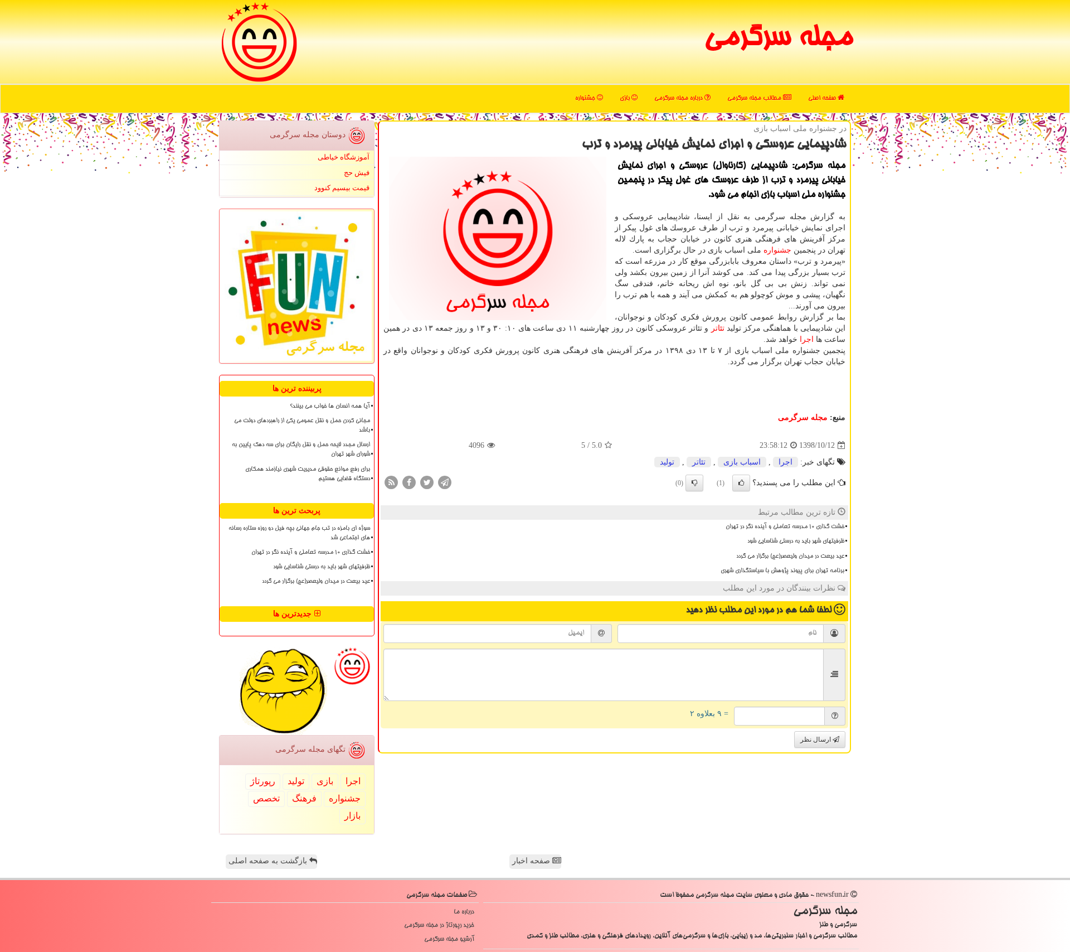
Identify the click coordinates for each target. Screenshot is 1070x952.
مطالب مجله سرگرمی (755, 98)
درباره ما (464, 912)
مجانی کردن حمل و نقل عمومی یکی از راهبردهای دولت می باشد (302, 426)
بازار (352, 815)
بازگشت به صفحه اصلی (268, 861)
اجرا (807, 339)
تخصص (266, 798)
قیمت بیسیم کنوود (341, 187)
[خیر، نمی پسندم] (694, 483)
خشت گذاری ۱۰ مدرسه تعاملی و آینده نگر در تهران (785, 527)
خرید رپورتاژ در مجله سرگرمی (439, 925)
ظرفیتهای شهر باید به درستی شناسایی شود (795, 541)
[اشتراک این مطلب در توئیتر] (427, 482)
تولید (667, 462)
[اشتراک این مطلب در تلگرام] (445, 482)
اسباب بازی (742, 462)
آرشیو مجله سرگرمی (449, 939)
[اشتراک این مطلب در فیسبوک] (409, 482)
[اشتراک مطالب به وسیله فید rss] (391, 482)
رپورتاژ (262, 781)
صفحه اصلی (823, 98)
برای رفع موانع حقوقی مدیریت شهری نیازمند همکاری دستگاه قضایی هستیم (307, 474)
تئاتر (717, 328)
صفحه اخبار (532, 861)
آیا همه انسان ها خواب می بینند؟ (330, 406)
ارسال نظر (816, 739)
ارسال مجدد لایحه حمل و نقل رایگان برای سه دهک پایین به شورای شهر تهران (301, 450)
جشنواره (586, 98)
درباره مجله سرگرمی (679, 98)
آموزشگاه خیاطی (343, 157)
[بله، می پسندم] (741, 483)
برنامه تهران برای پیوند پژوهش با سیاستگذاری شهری (782, 571)
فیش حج (356, 172)
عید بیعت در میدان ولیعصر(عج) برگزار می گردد (790, 556)
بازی (625, 98)
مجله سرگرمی (778, 39)
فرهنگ (304, 798)
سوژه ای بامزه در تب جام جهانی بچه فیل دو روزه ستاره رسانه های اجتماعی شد (299, 533)
